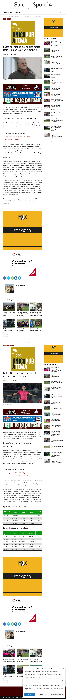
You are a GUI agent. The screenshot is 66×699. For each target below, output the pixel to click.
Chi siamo (10, 12)
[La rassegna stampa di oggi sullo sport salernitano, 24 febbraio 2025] (47, 135)
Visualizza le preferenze (56, 694)
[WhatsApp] (12, 278)
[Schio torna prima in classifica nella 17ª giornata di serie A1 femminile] (47, 107)
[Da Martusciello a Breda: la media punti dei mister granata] (9, 323)
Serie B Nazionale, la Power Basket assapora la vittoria (57, 114)
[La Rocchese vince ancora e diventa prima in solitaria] (36, 323)
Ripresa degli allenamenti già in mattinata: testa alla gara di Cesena (57, 100)
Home (5, 12)
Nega (41, 694)
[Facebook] (4, 278)
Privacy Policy (18, 12)
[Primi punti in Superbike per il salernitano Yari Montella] (23, 323)
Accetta (30, 694)
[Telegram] (19, 278)
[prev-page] (4, 335)
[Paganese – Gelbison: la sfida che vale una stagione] (9, 307)
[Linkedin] (16, 278)
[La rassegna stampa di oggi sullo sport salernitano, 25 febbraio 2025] (36, 307)
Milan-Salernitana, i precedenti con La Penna (17, 136)
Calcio (8, 16)
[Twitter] (8, 278)
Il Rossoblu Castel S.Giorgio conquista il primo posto (55, 94)
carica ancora (53, 142)
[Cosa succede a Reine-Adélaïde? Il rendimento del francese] (23, 307)
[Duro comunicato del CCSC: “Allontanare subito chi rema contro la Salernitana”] (47, 120)
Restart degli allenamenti (12, 139)
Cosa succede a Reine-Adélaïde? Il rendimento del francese (22, 314)
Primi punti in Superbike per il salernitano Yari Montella (22, 330)
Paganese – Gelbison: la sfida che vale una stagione (9, 314)
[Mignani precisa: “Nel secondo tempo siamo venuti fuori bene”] (47, 88)
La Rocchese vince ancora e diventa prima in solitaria (35, 330)
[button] (63, 681)
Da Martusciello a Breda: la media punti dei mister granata (9, 330)
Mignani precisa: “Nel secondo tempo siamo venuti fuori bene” (56, 88)
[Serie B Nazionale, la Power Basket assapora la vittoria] (47, 114)
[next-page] (7, 335)
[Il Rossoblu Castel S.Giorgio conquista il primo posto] (47, 94)
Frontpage (9, 19)
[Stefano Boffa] (4, 54)
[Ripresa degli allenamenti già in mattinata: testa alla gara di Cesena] (47, 100)
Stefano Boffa (10, 54)
